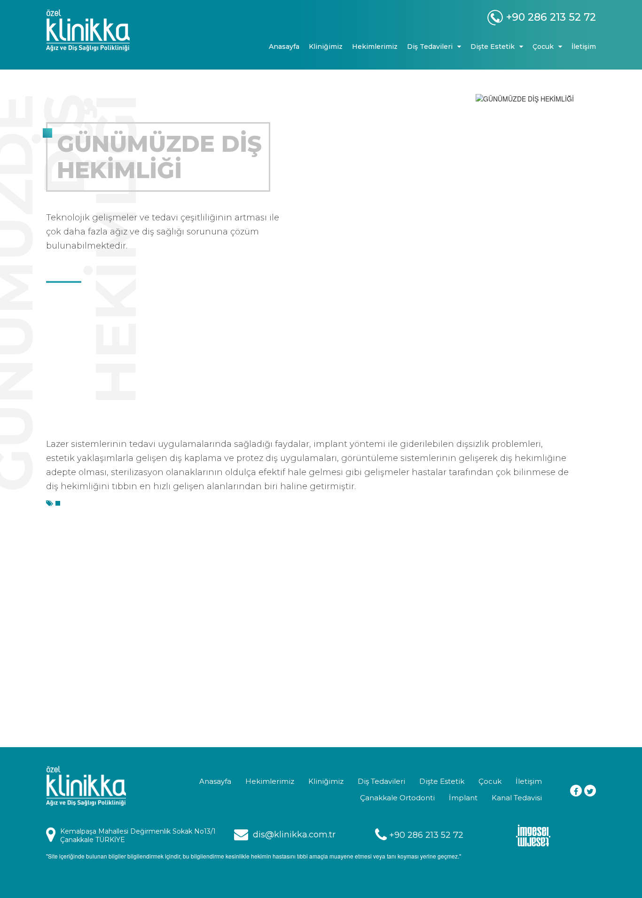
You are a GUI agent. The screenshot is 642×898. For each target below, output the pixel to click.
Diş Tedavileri (381, 781)
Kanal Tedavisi (517, 797)
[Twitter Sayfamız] (590, 790)
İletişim (584, 46)
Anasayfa (284, 46)
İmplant (463, 797)
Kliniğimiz (326, 46)
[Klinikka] (109, 30)
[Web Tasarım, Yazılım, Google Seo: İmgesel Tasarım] (533, 834)
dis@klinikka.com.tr (294, 834)
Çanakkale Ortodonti (397, 797)
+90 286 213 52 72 (426, 835)
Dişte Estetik (441, 781)
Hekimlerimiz (375, 46)
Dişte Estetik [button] (492, 46)
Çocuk (489, 781)
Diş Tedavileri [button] (430, 46)
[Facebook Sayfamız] (576, 790)
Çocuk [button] (543, 46)
